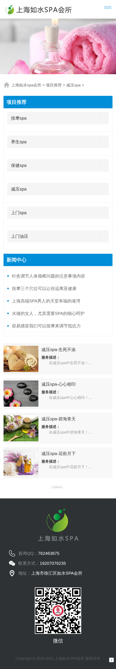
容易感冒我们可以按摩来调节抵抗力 (46, 325)
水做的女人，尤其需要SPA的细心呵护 (48, 313)
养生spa (19, 141)
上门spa (19, 212)
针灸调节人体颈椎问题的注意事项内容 (48, 276)
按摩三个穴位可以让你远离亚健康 (44, 288)
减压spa (73, 85)
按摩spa (19, 118)
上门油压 (19, 236)
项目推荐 (54, 85)
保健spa (19, 165)
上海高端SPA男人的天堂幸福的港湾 (46, 300)
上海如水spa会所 (26, 85)
